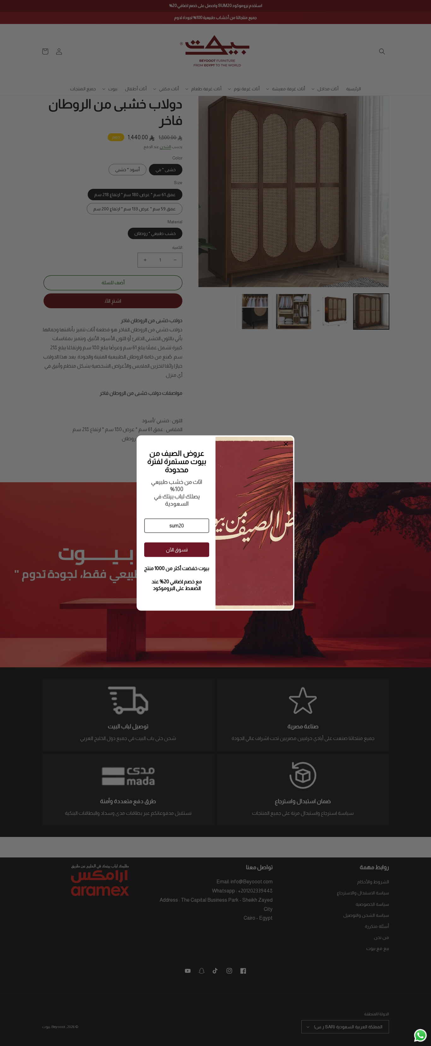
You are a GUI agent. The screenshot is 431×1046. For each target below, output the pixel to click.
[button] (176, 526)
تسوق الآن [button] (177, 549)
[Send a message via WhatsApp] (420, 1035)
